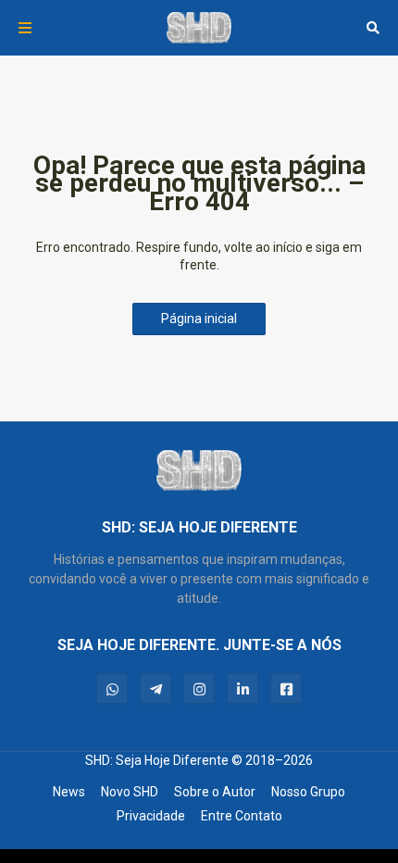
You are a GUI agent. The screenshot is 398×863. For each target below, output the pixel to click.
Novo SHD (129, 791)
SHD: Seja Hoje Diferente (157, 760)
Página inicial (199, 318)
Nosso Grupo (308, 791)
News (69, 791)
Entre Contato (241, 815)
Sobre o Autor (214, 791)
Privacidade (151, 815)
